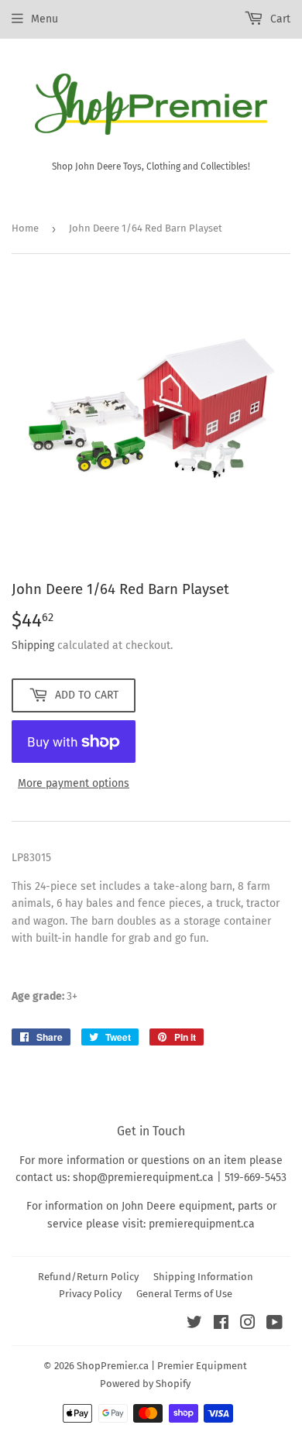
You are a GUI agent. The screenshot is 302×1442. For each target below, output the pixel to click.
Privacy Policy (90, 1294)
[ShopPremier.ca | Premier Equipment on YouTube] (274, 1324)
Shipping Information (203, 1276)
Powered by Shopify (145, 1383)
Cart (278, 19)
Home (25, 228)
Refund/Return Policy (88, 1276)
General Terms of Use (184, 1294)
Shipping (33, 645)
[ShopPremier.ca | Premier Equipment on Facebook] (221, 1324)
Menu (44, 19)
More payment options (73, 783)
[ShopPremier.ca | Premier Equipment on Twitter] (194, 1324)
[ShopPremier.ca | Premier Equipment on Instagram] (248, 1324)
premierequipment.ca (202, 1224)
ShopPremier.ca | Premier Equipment (162, 1366)
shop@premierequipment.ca (143, 1177)
